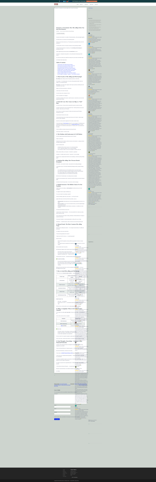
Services (64, 475)
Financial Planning (71, 31)
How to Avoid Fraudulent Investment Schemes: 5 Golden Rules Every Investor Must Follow (62, 385)
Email (55, 408)
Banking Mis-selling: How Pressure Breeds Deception (66, 68)
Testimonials (64, 476)
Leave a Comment (62, 31)
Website (55, 412)
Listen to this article (61, 33)
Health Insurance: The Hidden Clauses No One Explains (67, 69)
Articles (64, 469)
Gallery (64, 470)
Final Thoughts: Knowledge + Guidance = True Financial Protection (69, 74)
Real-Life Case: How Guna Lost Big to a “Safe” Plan (66, 65)
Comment (56, 393)
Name (55, 405)
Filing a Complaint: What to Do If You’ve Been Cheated (67, 72)
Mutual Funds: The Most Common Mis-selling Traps (66, 70)
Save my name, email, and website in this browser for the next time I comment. (67, 416)
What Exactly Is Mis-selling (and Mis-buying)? (65, 64)
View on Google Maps (74, 477)
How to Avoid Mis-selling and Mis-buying (64, 71)
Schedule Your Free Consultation (92, 1)
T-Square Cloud (77, 480)
